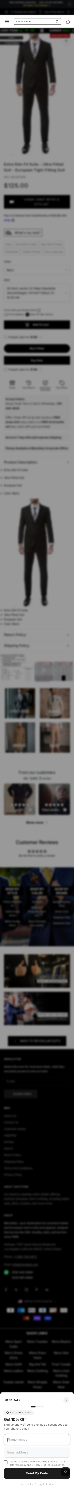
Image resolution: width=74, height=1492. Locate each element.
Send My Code (37, 1473)
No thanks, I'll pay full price (37, 1484)
